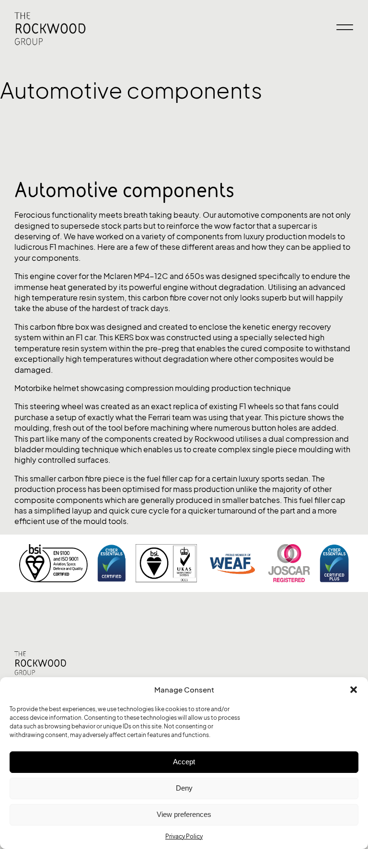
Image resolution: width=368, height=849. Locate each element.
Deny (184, 788)
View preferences (184, 814)
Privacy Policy (184, 836)
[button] (353, 689)
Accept (184, 762)
